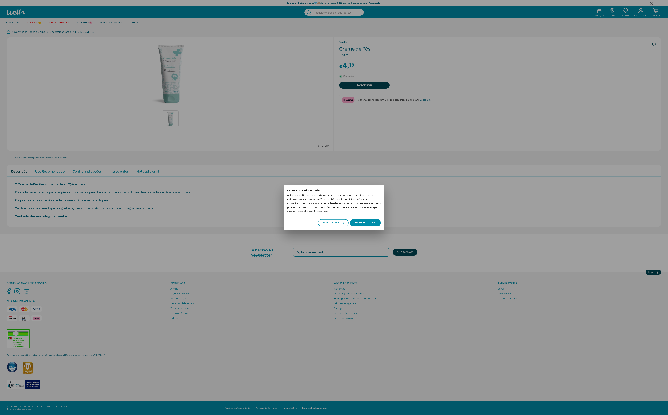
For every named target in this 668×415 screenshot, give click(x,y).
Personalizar (331, 223)
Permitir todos (365, 223)
